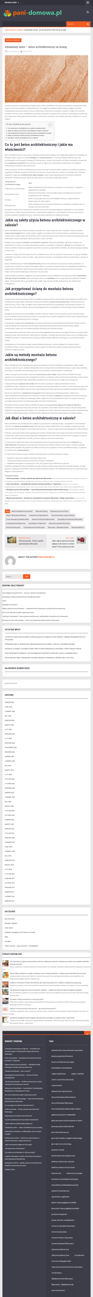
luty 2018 (8, 869)
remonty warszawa (13, 527)
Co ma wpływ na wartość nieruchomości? (19, 1105)
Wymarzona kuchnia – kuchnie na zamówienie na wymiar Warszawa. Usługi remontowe (39, 498)
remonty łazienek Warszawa (59, 523)
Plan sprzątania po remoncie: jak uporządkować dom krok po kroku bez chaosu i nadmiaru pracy (41, 653)
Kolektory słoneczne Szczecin (63, 1167)
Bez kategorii (10, 919)
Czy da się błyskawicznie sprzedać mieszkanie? (22, 1120)
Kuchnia (8, 941)
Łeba (4, 601)
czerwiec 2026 (10, 711)
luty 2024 (8, 774)
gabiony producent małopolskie (43, 519)
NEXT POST (70, 538)
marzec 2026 (9, 725)
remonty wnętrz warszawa (62, 1238)
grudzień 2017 (10, 878)
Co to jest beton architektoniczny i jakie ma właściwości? (27, 128)
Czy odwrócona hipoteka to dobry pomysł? (20, 1152)
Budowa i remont (13, 40)
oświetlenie (51, 278)
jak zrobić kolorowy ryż (60, 1132)
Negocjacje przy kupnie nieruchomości (18, 1116)
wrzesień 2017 (10, 887)
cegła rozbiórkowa (58, 1074)
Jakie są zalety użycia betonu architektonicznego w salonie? (28, 131)
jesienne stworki (57, 1150)
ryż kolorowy (79, 1255)
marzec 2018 (9, 865)
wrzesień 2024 (10, 752)
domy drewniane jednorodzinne (62, 515)
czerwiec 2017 (10, 896)
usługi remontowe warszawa (34, 527)
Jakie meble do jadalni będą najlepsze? (19, 1124)
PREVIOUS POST (25, 538)
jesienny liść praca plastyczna (63, 1156)
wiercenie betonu (78, 527)
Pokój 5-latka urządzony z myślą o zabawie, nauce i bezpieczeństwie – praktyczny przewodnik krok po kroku (48, 973)
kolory (57, 198)
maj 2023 (8, 802)
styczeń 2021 (9, 833)
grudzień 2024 (10, 743)
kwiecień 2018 (9, 860)
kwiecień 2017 (9, 901)
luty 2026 (8, 729)
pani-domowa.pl (46, 557)
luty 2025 (8, 738)
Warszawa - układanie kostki (58, 527)
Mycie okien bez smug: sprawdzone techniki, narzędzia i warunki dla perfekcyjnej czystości (39, 658)
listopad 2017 (10, 883)
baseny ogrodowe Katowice (62, 1056)
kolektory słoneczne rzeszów (62, 1162)
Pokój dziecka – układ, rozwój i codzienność (21, 946)
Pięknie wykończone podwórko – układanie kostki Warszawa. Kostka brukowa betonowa (33, 608)
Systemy (58, 396)
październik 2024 (10, 747)
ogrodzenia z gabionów (37, 523)
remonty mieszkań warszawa (63, 1226)
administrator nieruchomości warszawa (67, 1050)
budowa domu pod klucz (59, 511)
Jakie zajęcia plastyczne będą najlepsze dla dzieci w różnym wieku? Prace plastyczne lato (63, 544)
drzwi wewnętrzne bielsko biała (17, 519)
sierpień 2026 (9, 702)
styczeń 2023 (9, 811)
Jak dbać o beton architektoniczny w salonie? (23, 138)
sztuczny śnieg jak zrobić (61, 1261)
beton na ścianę (41, 511)
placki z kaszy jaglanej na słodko (63, 1203)
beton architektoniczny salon (22, 511)
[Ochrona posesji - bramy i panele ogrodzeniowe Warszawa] (11, 540)
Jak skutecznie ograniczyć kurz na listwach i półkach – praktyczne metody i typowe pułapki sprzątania (46, 990)
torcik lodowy (56, 1273)
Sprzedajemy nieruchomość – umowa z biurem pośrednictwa (24, 593)
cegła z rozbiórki (77, 1074)
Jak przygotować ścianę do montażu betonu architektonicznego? (30, 133)
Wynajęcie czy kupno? (10, 605)
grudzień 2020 (10, 838)
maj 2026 (8, 716)
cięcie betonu (56, 1085)
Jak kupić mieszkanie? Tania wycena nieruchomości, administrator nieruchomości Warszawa (35, 616)
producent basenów (59, 1214)
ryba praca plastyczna (60, 1249)
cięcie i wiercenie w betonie (16, 515)
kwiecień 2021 (9, 829)
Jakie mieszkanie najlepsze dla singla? (18, 1144)
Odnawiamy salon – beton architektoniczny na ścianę (23, 1127)
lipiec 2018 (8, 847)
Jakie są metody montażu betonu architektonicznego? (26, 135)
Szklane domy (10, 1169)
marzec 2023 (9, 806)
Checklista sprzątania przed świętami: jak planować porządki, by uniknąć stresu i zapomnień (42, 1018)
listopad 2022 (10, 815)
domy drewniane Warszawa (62, 1103)
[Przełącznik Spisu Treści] (49, 125)
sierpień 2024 (9, 756)
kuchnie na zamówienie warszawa (64, 1179)
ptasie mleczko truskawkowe (62, 1220)
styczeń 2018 (9, 874)
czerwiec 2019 (10, 842)
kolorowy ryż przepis (74, 1173)
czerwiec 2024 (10, 761)
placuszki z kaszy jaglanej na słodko (65, 1208)
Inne (6, 937)
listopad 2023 (10, 784)
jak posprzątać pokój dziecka (62, 1126)
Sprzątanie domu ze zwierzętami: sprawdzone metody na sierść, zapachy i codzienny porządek (40, 644)
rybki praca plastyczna (60, 1255)
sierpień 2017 (9, 892)
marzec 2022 (9, 824)
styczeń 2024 (9, 779)
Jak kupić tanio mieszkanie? (15, 1148)
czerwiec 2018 (10, 851)
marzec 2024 (9, 770)
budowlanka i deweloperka (61, 1068)
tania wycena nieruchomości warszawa (66, 1267)
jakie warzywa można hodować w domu (66, 1121)
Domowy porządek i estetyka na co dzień (20, 932)
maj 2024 (8, 765)
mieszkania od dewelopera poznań (64, 1185)
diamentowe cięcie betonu (38, 515)
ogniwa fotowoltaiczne (60, 1191)
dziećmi (67, 245)
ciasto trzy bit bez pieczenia (62, 1080)
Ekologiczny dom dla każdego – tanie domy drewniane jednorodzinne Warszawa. (37, 490)
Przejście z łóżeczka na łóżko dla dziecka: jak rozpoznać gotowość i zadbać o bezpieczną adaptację (45, 983)
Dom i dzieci (9, 928)
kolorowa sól (56, 1173)
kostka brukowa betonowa (15, 523)
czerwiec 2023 (10, 797)
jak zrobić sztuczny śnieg (61, 1144)
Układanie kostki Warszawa (62, 1279)
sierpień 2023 (9, 793)
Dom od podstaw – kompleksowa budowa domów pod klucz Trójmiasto (33, 484)
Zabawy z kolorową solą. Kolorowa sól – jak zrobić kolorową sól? (33, 1008)
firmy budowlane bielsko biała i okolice (66, 1109)
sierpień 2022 (9, 820)
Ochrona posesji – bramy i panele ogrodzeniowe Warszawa (29, 478)
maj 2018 (8, 856)
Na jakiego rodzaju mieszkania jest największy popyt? (21, 597)
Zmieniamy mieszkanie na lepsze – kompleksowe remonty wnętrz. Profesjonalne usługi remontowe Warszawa (22, 1051)
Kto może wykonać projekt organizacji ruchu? (18, 612)
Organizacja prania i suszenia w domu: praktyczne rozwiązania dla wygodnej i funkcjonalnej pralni (43, 649)
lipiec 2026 (8, 707)
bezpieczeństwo (23, 450)
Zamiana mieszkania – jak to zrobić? (18, 1071)
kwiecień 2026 (9, 720)
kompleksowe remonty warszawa (70, 519)
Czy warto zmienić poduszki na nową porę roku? (27, 999)
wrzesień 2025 (10, 734)
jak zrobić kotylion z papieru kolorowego (66, 1138)
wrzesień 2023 (10, 788)
